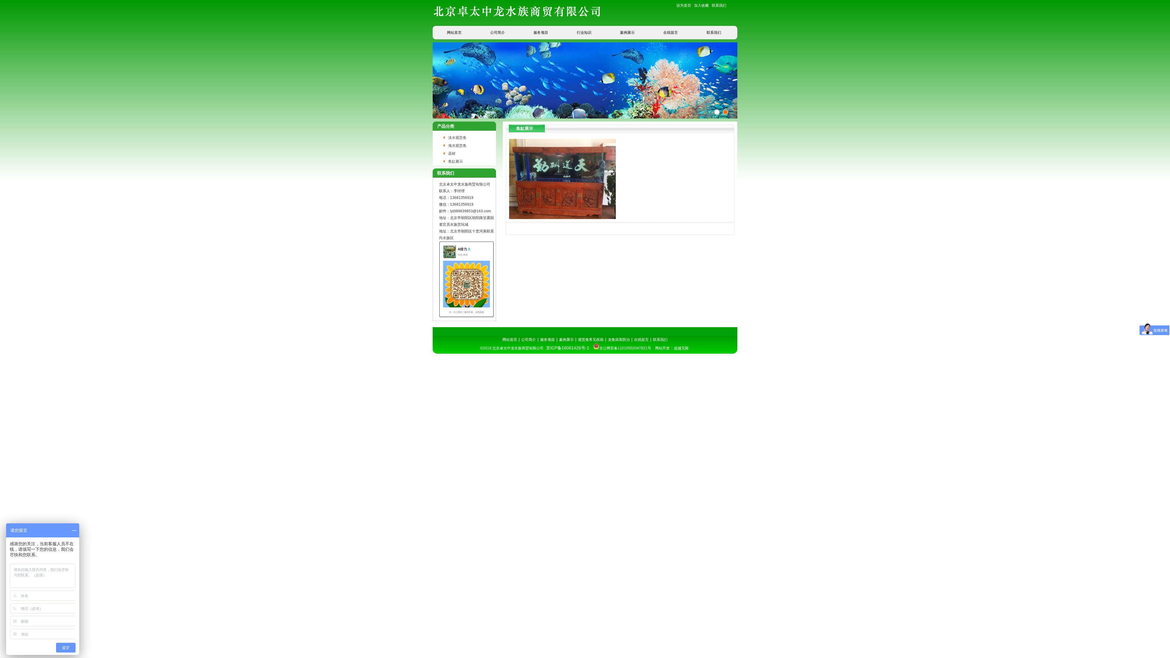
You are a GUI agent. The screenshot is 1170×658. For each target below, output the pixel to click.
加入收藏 (701, 5)
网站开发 (662, 348)
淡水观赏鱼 (457, 138)
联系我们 (719, 5)
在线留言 (670, 32)
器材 (452, 153)
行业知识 (584, 32)
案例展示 (627, 32)
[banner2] (725, 112)
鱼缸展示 (455, 161)
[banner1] (717, 112)
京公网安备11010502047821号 (625, 348)
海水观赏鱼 (457, 145)
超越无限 (681, 348)
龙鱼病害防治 (619, 340)
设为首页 (683, 5)
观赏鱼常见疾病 (591, 340)
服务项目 (541, 32)
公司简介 (497, 32)
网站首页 (454, 32)
